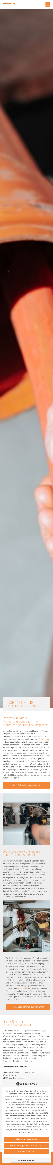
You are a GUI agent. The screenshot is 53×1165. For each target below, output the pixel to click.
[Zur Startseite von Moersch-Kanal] (9, 4)
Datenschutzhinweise (26, 1160)
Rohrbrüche (22, 988)
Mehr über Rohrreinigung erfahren (28, 1006)
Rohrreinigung (44, 739)
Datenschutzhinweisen (26, 1132)
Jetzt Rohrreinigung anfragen (26, 785)
